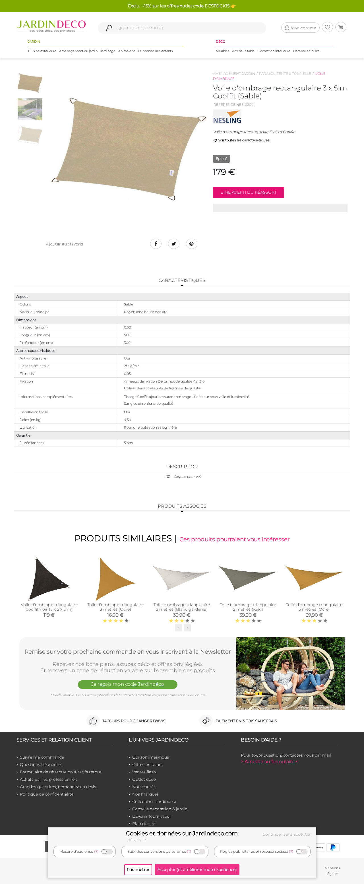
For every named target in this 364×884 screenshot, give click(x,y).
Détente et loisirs (306, 51)
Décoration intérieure (274, 51)
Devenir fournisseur (151, 816)
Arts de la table (243, 51)
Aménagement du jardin (78, 51)
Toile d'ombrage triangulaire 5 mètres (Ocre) (314, 607)
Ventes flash (144, 771)
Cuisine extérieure (42, 51)
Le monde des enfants (155, 51)
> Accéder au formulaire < (269, 761)
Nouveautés (144, 786)
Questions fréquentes (41, 764)
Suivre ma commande (42, 757)
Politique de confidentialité (46, 794)
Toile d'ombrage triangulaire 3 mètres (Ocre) (115, 607)
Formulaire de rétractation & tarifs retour (61, 771)
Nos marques (145, 794)
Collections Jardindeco (154, 801)
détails (135, 839)
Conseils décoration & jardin (159, 808)
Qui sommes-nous (150, 757)
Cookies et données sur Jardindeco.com (182, 833)
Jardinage (107, 51)
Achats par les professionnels (49, 779)
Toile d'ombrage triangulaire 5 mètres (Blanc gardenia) (182, 607)
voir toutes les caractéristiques (243, 140)
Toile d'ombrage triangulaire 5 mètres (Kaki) (248, 607)
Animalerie (126, 51)
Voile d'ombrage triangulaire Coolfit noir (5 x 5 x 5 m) (49, 607)
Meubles (222, 51)
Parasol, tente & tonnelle (285, 73)
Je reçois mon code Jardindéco (127, 684)
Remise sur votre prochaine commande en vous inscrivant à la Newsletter (127, 651)
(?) (96, 851)
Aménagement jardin (234, 73)
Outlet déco (144, 779)
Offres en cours (147, 764)
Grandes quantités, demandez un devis (58, 786)
